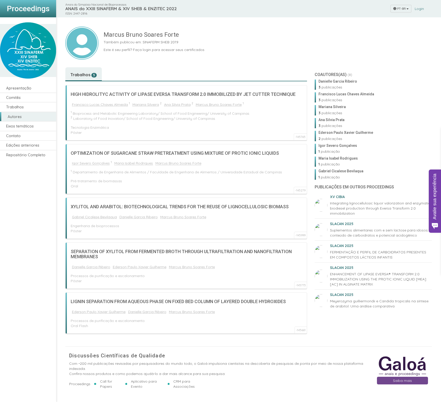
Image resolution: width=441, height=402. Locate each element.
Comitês (13, 97)
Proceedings (79, 384)
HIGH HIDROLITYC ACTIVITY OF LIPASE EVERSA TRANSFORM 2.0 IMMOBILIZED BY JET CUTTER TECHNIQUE (183, 94)
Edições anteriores (22, 145)
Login (419, 8)
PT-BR (401, 8)
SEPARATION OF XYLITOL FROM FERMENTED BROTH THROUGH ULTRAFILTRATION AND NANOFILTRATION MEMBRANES (181, 254)
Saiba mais (402, 380)
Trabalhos (15, 107)
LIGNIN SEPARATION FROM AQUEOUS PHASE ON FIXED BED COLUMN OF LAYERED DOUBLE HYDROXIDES (178, 301)
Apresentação (18, 88)
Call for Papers (106, 384)
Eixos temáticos (20, 126)
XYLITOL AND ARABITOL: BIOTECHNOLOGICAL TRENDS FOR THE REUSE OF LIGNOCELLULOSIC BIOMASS (180, 206)
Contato (13, 135)
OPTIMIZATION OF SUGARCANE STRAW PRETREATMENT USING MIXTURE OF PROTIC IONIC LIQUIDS (175, 153)
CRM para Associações (184, 384)
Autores (15, 116)
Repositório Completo (25, 154)
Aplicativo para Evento (144, 384)
